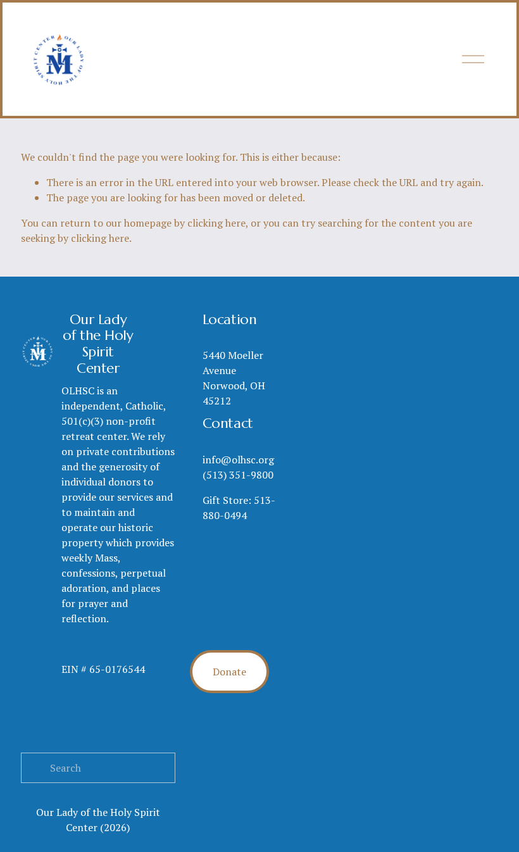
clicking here (216, 223)
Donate (229, 672)
